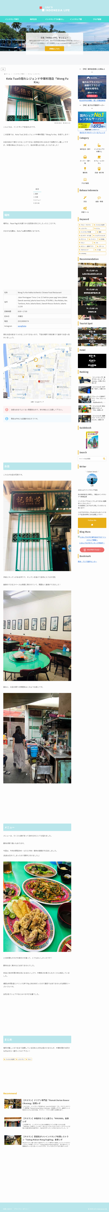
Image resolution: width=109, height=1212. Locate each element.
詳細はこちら (54, 48)
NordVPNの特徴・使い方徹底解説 (92, 100)
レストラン (21, 1059)
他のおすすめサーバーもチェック (92, 132)
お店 (36, 197)
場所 (36, 194)
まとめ (37, 203)
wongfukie (22, 326)
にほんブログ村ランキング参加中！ (92, 543)
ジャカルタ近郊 (10, 1059)
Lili (92, 485)
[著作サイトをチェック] (92, 524)
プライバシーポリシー (21, 1209)
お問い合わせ (7, 1209)
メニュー (38, 200)
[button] (104, 458)
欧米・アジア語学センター (87, 561)
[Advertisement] (37, 166)
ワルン (29, 1059)
